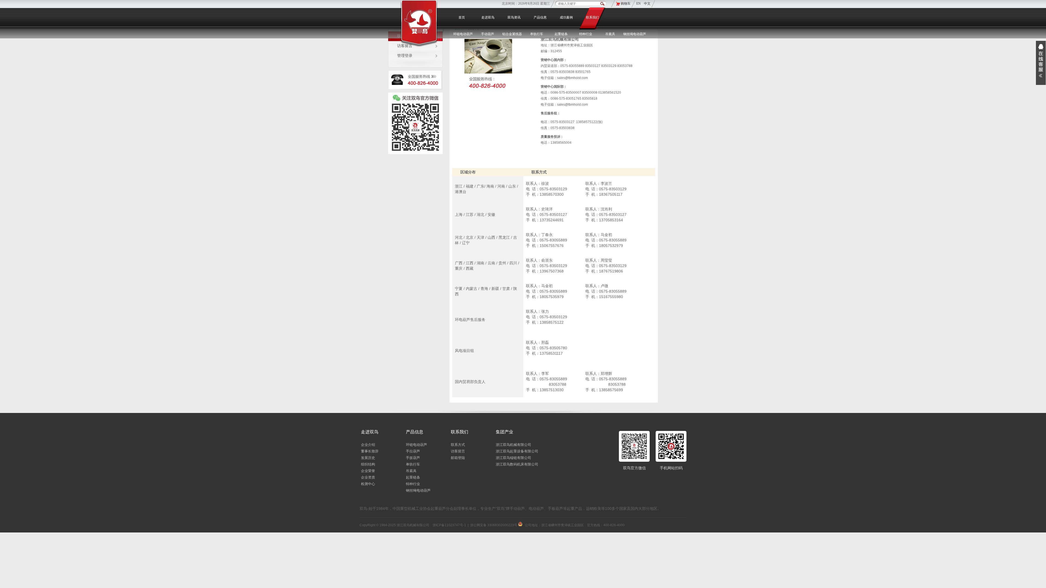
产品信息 (540, 17)
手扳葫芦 (413, 458)
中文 (647, 3)
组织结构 (368, 464)
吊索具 (610, 34)
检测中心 (368, 484)
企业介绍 (368, 445)
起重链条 (413, 477)
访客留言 (458, 451)
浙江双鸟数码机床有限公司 (517, 464)
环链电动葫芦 (416, 445)
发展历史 (368, 458)
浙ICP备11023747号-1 (449, 525)
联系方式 (458, 445)
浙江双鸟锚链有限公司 (513, 458)
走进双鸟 (487, 17)
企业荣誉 (368, 471)
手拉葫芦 (413, 451)
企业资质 (368, 477)
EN (638, 3)
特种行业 (413, 484)
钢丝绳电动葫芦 (634, 34)
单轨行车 (413, 464)
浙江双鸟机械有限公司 (513, 445)
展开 (1041, 63)
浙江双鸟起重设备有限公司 (517, 451)
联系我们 (592, 17)
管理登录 (404, 56)
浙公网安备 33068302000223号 (494, 525)
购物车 (626, 3)
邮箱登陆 (458, 458)
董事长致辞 (370, 451)
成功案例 (566, 17)
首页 (461, 17)
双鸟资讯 (514, 17)
